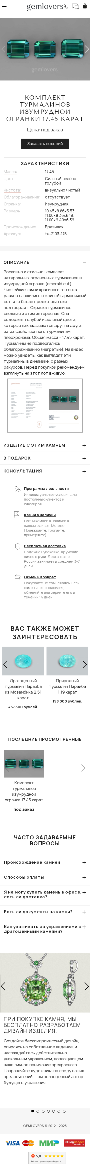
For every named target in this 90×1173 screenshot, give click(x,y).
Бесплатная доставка (45, 546)
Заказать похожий (45, 143)
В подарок (45, 458)
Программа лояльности (46, 488)
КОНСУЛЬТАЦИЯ (45, 471)
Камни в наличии (40, 514)
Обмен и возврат (40, 577)
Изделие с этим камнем (45, 445)
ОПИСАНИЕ (45, 262)
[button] (86, 49)
